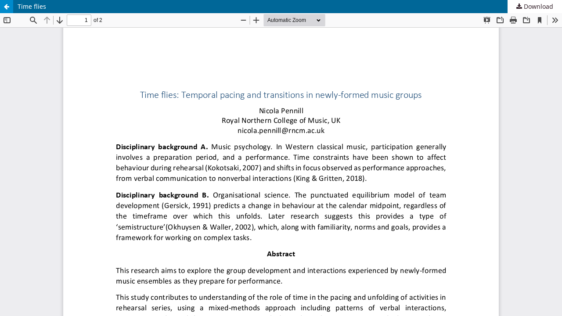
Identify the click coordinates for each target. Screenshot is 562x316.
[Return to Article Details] (6, 6)
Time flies (32, 6)
